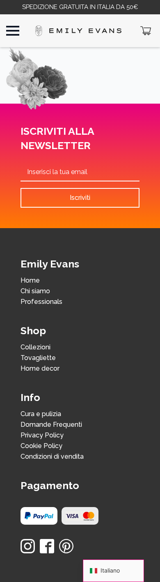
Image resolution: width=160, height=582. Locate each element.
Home (30, 280)
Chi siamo (35, 291)
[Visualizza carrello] (145, 31)
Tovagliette (38, 358)
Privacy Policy (42, 435)
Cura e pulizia (41, 414)
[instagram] (28, 546)
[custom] (47, 546)
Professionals (41, 302)
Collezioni (35, 347)
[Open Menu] (12, 30)
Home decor (40, 368)
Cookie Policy (41, 446)
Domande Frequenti (51, 424)
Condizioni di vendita (52, 456)
